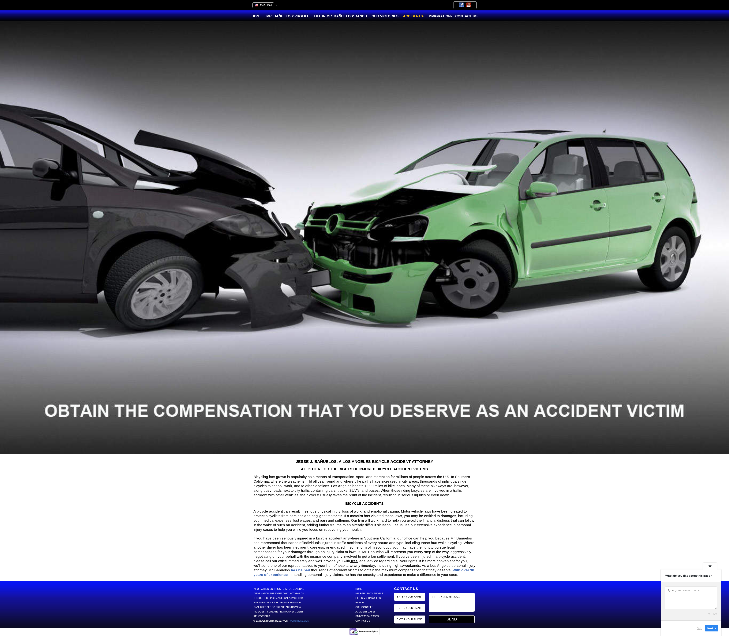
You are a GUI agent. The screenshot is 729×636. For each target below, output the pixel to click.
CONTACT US (466, 16)
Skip (699, 628)
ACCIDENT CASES (365, 611)
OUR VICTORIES (385, 16)
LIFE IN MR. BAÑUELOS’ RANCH (340, 16)
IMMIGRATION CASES (367, 616)
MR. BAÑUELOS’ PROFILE (287, 16)
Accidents (413, 16)
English (265, 5)
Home (257, 16)
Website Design (299, 621)
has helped (300, 570)
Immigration (439, 16)
